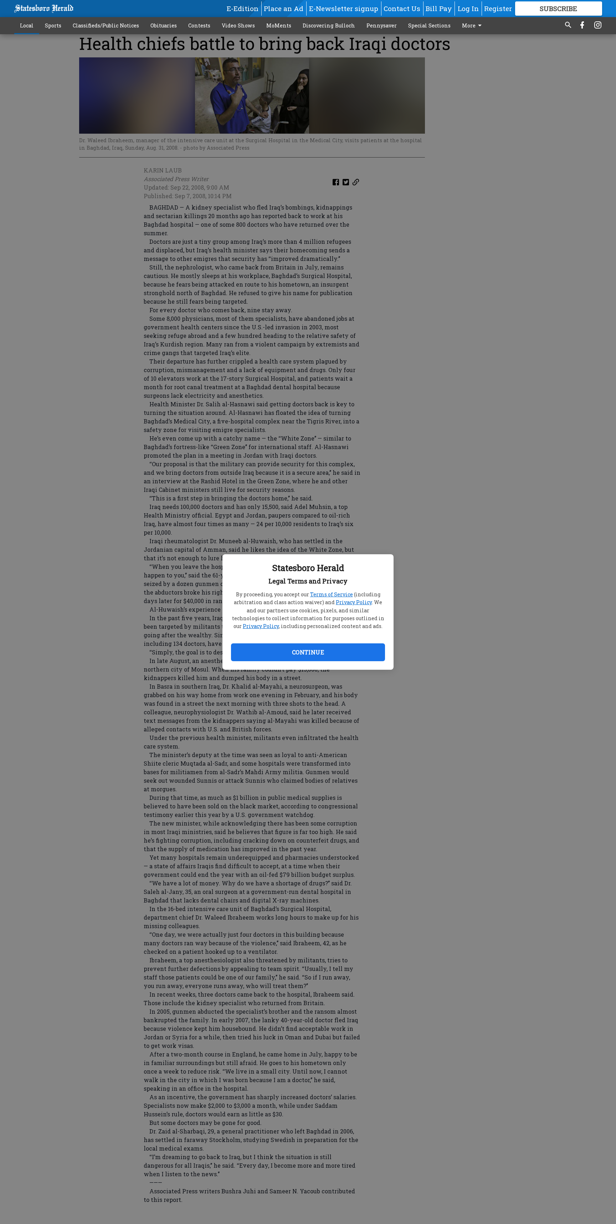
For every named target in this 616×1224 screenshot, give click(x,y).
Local (27, 25)
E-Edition (242, 8)
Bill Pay (439, 8)
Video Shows (238, 25)
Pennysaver (381, 25)
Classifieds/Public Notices (106, 25)
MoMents (278, 25)
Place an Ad (283, 8)
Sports (53, 25)
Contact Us (402, 8)
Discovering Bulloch (329, 25)
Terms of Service (331, 594)
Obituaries (163, 25)
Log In (468, 8)
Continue (308, 652)
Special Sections (429, 25)
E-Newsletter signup (343, 8)
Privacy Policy (354, 602)
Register (498, 8)
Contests (199, 25)
